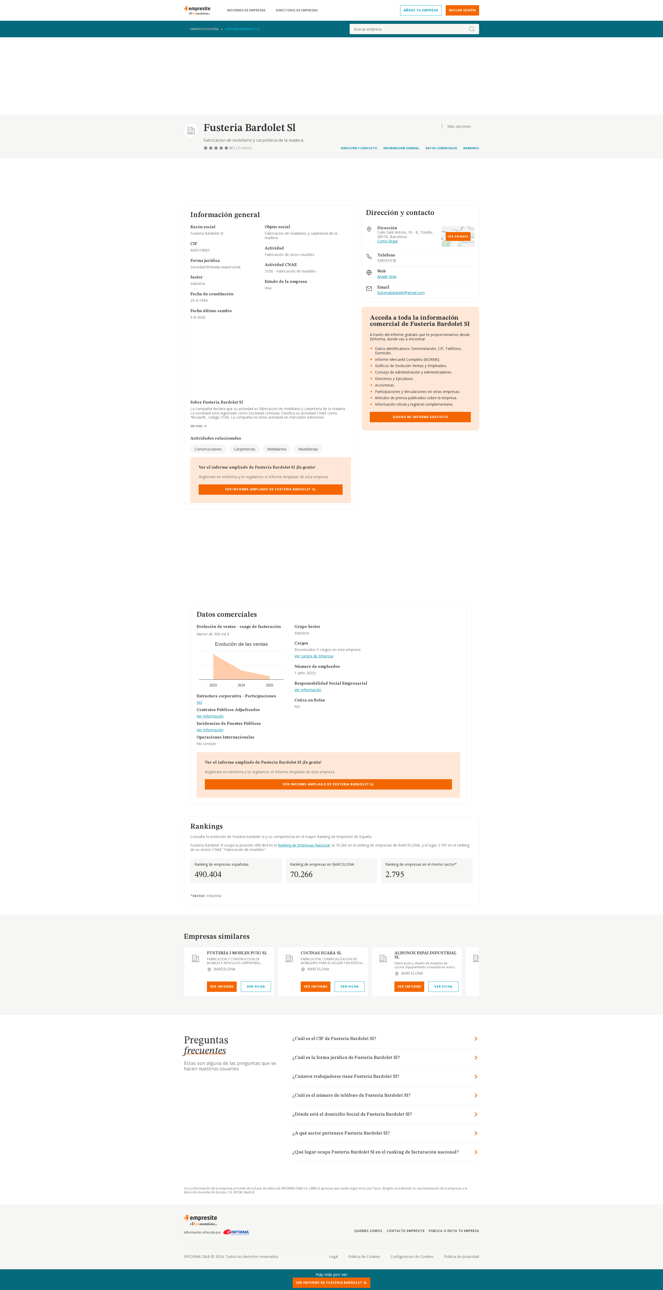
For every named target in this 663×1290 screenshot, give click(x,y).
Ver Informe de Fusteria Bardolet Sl (331, 1282)
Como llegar (387, 241)
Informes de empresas (246, 10)
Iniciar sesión (462, 10)
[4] (221, 148)
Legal (333, 1256)
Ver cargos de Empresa (313, 656)
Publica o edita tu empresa (454, 1231)
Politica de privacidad (461, 1256)
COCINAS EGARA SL (321, 953)
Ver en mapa (458, 236)
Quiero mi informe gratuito (420, 417)
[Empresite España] (199, 10)
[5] (226, 148)
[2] (211, 148)
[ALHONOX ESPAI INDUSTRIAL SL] (383, 958)
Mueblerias (308, 449)
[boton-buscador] (472, 29)
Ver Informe (222, 986)
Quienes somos (368, 1231)
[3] (216, 148)
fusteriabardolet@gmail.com (401, 293)
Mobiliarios (276, 449)
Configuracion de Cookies (412, 1256)
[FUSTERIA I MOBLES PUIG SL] (195, 958)
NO (199, 702)
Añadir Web (387, 277)
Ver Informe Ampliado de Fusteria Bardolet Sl (270, 489)
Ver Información (210, 716)
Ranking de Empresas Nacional (304, 845)
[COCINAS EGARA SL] (289, 958)
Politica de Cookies (364, 1256)
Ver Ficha (256, 986)
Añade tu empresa (420, 10)
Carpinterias (244, 449)
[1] (206, 148)
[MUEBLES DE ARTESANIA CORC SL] (477, 958)
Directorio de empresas (297, 10)
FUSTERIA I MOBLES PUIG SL (237, 953)
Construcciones (208, 449)
